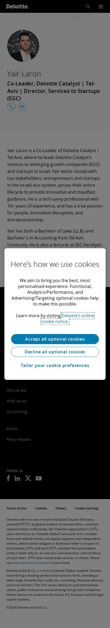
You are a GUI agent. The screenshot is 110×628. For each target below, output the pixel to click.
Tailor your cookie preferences (55, 365)
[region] (54, 314)
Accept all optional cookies (55, 339)
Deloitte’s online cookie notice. (67, 318)
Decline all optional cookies (55, 352)
